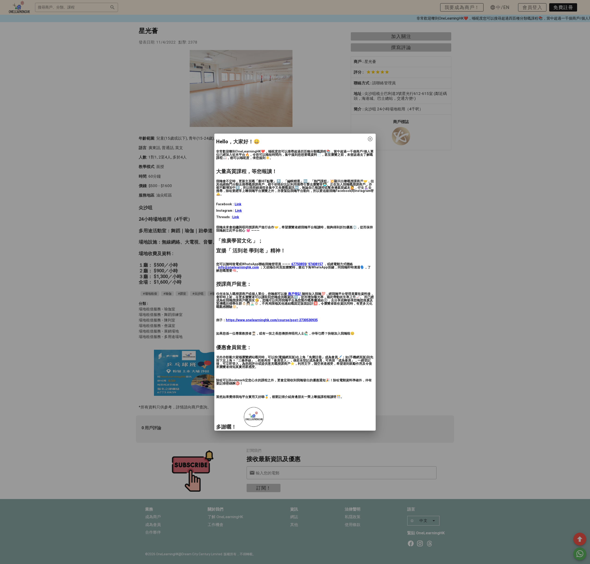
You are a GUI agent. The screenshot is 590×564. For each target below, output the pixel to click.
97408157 (315, 264)
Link (238, 204)
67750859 (298, 264)
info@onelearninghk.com (238, 267)
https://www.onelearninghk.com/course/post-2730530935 (272, 320)
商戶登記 (294, 294)
